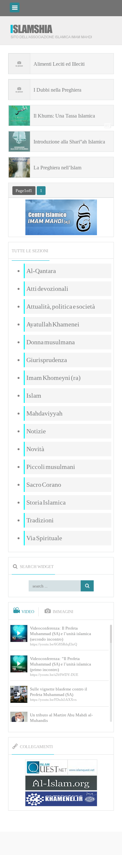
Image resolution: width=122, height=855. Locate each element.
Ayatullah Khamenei (52, 324)
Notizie (36, 431)
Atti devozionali (47, 288)
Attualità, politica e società (60, 306)
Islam (33, 395)
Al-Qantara (41, 270)
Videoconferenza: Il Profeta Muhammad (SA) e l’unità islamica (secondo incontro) (60, 634)
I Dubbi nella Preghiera (57, 90)
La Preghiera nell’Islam (57, 167)
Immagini (63, 612)
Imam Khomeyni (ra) (53, 377)
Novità (35, 448)
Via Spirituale (44, 538)
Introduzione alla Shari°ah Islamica (69, 141)
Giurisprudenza (46, 359)
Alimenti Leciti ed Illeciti (59, 64)
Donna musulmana (50, 342)
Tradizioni (40, 520)
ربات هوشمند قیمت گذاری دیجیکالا (61, 843)
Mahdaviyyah (44, 413)
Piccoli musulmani (50, 466)
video (27, 612)
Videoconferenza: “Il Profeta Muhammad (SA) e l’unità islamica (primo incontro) (60, 664)
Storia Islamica (46, 502)
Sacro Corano (43, 484)
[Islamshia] (54, 29)
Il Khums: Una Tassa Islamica (64, 116)
